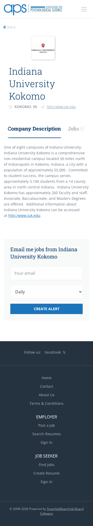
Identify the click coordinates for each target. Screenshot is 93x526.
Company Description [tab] (34, 128)
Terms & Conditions (46, 403)
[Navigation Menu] (84, 9)
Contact (46, 386)
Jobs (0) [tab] (77, 128)
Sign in (46, 442)
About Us (47, 394)
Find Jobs (47, 464)
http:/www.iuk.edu (61, 106)
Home (47, 377)
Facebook (53, 352)
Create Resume (46, 473)
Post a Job (46, 425)
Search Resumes (46, 433)
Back (11, 27)
